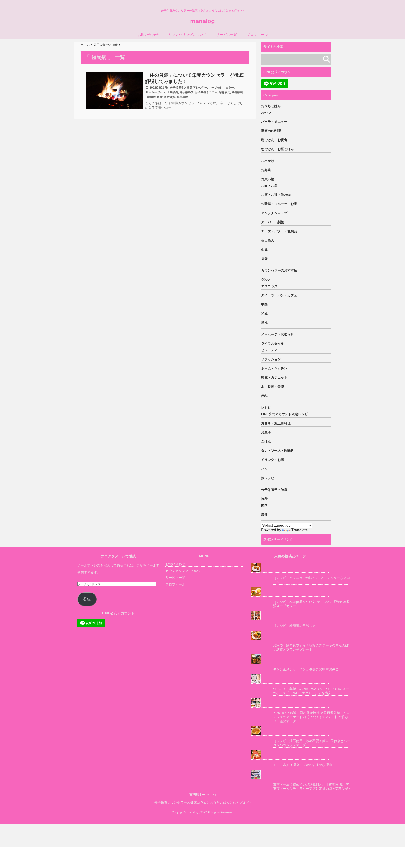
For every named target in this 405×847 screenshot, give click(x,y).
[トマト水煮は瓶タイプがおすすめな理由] (290, 755)
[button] (114, 90)
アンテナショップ (274, 213)
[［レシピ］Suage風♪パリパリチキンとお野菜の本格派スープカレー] (290, 592)
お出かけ (267, 161)
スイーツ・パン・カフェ (279, 295)
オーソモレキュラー (221, 87)
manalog (202, 21)
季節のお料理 (271, 131)
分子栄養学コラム (206, 92)
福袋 (264, 259)
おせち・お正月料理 (276, 423)
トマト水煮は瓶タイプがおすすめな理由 (302, 765)
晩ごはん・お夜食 (274, 140)
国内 (264, 505)
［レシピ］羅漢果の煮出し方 (294, 625)
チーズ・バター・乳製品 (279, 231)
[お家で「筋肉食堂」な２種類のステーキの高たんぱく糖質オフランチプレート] (290, 635)
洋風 (264, 323)
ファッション (271, 359)
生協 (264, 249)
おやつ (266, 112)
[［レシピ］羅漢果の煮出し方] (290, 615)
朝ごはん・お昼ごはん (277, 149)
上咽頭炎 (172, 92)
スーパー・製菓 (272, 222)
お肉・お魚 (269, 185)
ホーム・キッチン (274, 368)
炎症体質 (169, 97)
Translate (299, 530)
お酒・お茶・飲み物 (276, 195)
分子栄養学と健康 (181, 87)
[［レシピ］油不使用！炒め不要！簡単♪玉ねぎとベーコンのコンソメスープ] (290, 731)
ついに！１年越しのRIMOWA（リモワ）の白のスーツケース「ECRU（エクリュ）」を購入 (311, 691)
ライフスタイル (272, 343)
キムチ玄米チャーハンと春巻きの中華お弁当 (306, 669)
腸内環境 (182, 97)
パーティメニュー (274, 121)
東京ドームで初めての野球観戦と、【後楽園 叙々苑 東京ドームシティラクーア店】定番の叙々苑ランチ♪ (311, 787)
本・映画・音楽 (272, 386)
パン (264, 469)
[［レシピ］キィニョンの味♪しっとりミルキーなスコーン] (290, 568)
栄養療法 (237, 92)
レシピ (266, 407)
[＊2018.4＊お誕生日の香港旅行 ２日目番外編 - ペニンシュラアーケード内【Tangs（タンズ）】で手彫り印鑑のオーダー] (290, 703)
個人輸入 (267, 240)
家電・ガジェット (274, 377)
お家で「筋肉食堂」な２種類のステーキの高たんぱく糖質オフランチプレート (311, 647)
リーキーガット (155, 92)
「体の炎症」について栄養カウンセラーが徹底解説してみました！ (194, 78)
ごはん (266, 441)
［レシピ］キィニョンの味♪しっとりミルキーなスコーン (311, 580)
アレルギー (200, 87)
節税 (264, 396)
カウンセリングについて (187, 35)
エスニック (269, 286)
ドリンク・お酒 (272, 460)
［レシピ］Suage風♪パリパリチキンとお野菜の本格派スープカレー (311, 604)
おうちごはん (271, 106)
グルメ (266, 279)
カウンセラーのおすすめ (279, 270)
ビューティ (269, 350)
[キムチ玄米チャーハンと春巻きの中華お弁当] (290, 659)
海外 (264, 514)
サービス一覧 (226, 35)
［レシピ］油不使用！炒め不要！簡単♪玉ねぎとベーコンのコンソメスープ (311, 743)
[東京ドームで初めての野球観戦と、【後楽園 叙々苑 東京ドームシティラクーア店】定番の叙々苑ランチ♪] (290, 774)
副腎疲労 (224, 92)
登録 (87, 599)
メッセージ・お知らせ (277, 334)
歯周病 (151, 97)
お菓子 (266, 432)
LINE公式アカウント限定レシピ (284, 414)
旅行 (264, 499)
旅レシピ (267, 478)
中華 (264, 304)
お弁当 (266, 170)
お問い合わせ (148, 35)
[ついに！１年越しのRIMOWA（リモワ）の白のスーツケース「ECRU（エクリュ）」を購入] (290, 679)
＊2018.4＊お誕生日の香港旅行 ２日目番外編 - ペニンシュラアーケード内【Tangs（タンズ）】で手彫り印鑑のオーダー (311, 717)
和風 (264, 313)
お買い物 (267, 179)
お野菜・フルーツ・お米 (279, 204)
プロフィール (257, 35)
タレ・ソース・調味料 (277, 450)
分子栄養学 (187, 92)
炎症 (160, 97)
